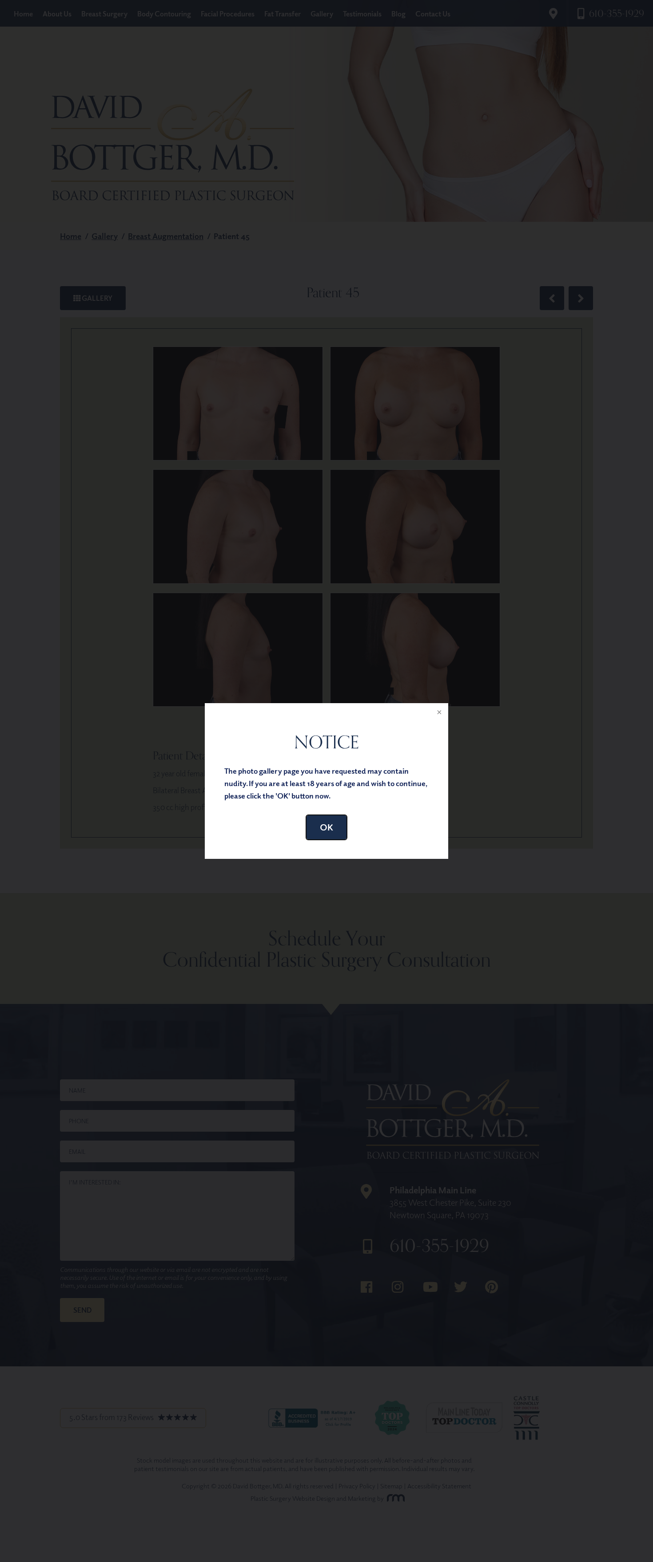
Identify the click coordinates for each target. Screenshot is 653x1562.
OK (326, 827)
